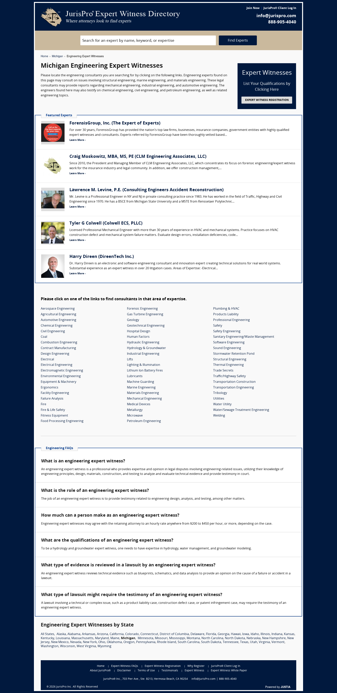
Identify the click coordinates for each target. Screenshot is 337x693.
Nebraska (254, 638)
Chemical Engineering (57, 325)
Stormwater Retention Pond (234, 353)
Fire (43, 404)
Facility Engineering (55, 393)
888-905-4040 (282, 22)
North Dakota (235, 638)
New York (90, 642)
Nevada (75, 642)
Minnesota (145, 638)
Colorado (132, 634)
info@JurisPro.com (204, 679)
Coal (44, 337)
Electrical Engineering (56, 365)
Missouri (161, 638)
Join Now (253, 8)
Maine (114, 638)
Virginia (264, 642)
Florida (211, 634)
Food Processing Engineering (62, 421)
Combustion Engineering (59, 342)
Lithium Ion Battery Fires (145, 370)
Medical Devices (138, 404)
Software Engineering (229, 342)
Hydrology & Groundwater (146, 348)
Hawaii (236, 634)
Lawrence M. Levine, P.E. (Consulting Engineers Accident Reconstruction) (146, 190)
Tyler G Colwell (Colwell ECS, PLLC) (105, 223)
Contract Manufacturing (58, 348)
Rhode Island (166, 642)
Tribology (220, 393)
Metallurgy (135, 410)
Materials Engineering (143, 393)
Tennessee (231, 642)
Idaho (255, 634)
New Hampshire (274, 638)
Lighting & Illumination (143, 365)
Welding (219, 415)
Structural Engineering (229, 359)
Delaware (197, 634)
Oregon (129, 642)
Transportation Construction (234, 382)
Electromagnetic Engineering (62, 370)
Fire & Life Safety (53, 410)
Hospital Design (138, 331)
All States (47, 634)
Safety (217, 325)
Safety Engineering (226, 331)
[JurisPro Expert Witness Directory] (110, 17)
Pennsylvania (145, 642)
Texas (244, 642)
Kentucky (47, 638)
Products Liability (226, 314)
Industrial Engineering (143, 353)
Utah (253, 642)
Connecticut (149, 634)
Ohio (101, 642)
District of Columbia (174, 634)
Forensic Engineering (142, 308)
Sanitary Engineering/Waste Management (243, 337)
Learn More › (77, 140)
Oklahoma (114, 642)
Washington (50, 646)
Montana (193, 638)
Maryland (102, 638)
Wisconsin (67, 646)
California (117, 634)
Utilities (218, 398)
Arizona (102, 634)
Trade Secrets (223, 370)
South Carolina (189, 642)
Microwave (135, 415)
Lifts (130, 359)
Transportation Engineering (233, 387)
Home (44, 56)
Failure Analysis (52, 398)
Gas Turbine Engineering (145, 314)
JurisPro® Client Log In (279, 8)
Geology (133, 320)
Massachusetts (82, 638)
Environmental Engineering (61, 376)
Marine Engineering (141, 387)
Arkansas (88, 634)
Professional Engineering (231, 320)
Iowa (245, 634)
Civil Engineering (53, 331)
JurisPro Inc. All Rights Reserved (77, 686)
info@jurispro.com (276, 16)
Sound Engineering (227, 348)
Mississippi (177, 638)
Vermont (278, 642)
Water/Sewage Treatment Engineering (241, 410)
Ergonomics (49, 387)
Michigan (57, 56)
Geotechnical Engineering (146, 325)
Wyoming (104, 646)
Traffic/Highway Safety (229, 376)
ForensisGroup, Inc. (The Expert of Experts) (114, 123)
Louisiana (63, 638)
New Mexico (60, 642)
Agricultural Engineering (58, 314)
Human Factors (138, 337)
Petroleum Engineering (144, 421)
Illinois (265, 634)
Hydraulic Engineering (143, 342)
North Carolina (212, 638)
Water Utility (222, 404)
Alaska (61, 634)
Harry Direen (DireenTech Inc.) (101, 257)
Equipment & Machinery (58, 382)
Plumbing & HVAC (226, 308)
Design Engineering (55, 353)
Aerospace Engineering (58, 308)
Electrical (47, 359)
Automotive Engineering (58, 320)
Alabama (73, 634)
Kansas (289, 634)
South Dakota (211, 642)
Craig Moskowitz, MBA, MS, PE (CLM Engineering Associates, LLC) (137, 157)
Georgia (223, 634)
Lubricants (135, 376)
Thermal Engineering (228, 365)
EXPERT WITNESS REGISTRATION (267, 100)
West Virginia (86, 646)
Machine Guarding (140, 382)
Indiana (276, 634)
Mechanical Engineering (144, 398)
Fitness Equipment (54, 415)
